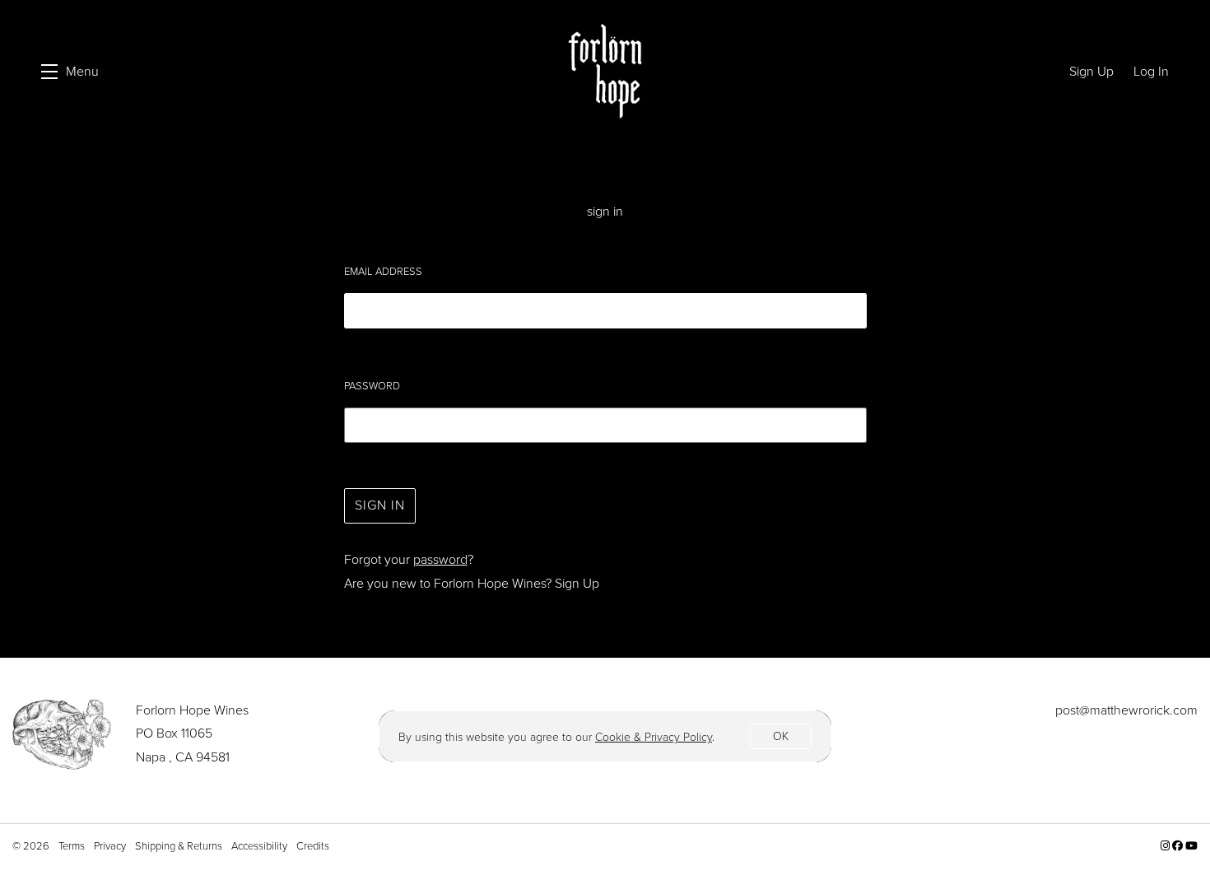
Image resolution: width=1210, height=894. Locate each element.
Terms (72, 846)
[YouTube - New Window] (1191, 846)
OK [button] (781, 736)
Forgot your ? (408, 559)
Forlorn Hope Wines (605, 71)
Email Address (383, 271)
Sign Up (577, 583)
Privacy (111, 846)
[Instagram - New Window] (1166, 846)
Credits (312, 846)
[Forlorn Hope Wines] (61, 734)
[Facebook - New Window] (1178, 846)
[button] (70, 71)
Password (372, 385)
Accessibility (260, 846)
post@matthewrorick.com (1126, 710)
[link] (653, 737)
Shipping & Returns (180, 846)
